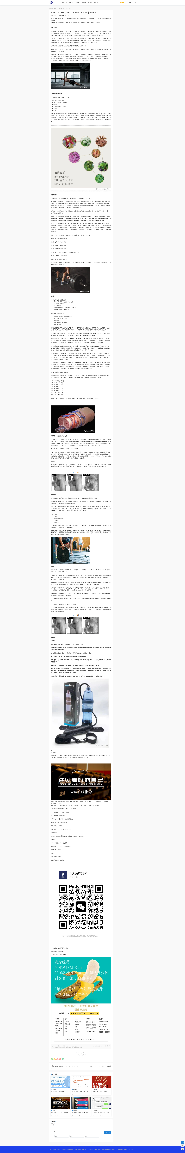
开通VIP (90, 2)
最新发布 (84, 2)
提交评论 (108, 1132)
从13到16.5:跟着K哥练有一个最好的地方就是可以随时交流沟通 (101, 1113)
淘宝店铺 (96, 2)
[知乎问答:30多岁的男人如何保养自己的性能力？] (60, 1103)
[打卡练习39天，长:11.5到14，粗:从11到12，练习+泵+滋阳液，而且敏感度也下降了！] (81, 1082)
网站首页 (64, 2)
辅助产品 (78, 2)
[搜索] (126, 2)
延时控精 (54, 1089)
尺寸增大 (62, 15)
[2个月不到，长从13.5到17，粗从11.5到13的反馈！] (81, 1103)
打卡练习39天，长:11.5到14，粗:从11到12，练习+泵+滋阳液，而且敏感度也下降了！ (81, 1092)
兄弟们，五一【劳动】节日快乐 (100, 1091)
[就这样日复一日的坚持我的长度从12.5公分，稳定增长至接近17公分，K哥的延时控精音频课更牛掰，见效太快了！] (60, 1082)
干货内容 (71, 2)
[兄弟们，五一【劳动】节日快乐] (101, 1082)
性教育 (54, 1110)
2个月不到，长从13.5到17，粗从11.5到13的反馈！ (81, 1113)
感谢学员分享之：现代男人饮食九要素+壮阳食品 (100, 1066)
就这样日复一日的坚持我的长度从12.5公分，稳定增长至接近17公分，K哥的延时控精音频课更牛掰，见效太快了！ (60, 1092)
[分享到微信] (52, 1059)
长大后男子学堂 (54, 2)
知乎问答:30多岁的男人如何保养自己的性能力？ (59, 1113)
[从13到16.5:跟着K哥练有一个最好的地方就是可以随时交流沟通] (101, 1103)
